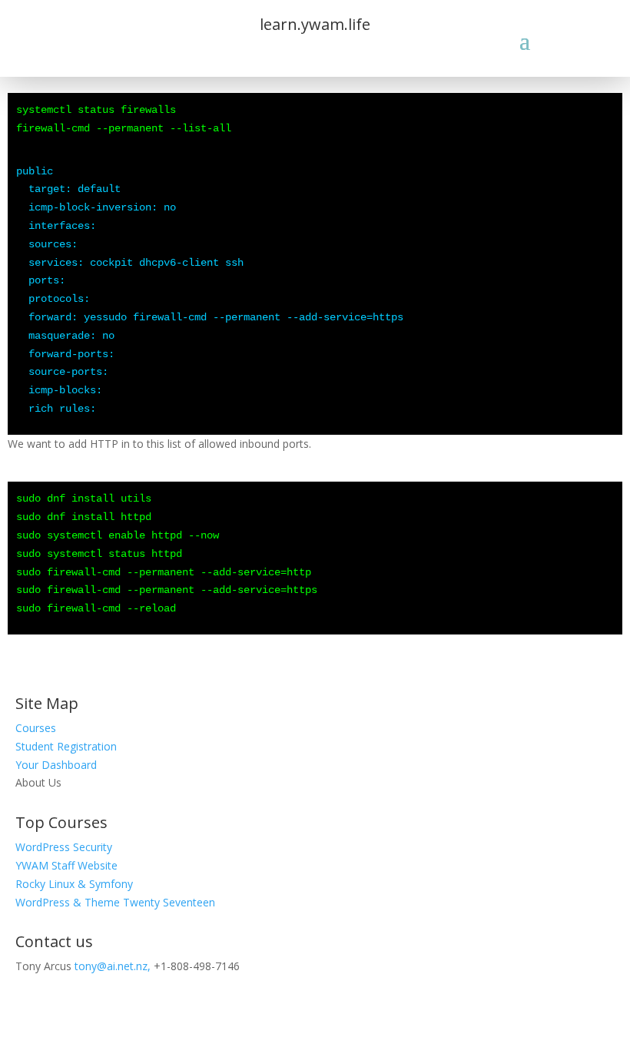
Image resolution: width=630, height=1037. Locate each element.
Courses (35, 728)
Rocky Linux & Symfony (74, 883)
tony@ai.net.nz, (113, 966)
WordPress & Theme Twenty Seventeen (115, 902)
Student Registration (66, 746)
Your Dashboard (56, 764)
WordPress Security (63, 847)
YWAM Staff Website (66, 865)
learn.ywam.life (315, 24)
